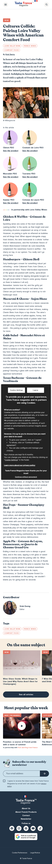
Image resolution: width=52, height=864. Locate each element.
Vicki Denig (10, 55)
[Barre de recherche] (46, 4)
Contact (26, 815)
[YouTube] (33, 828)
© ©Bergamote (9, 121)
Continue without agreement (26, 477)
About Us (26, 808)
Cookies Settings (16, 390)
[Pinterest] (26, 828)
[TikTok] (40, 828)
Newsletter (26, 819)
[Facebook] (11, 828)
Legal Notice (35, 853)
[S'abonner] (44, 774)
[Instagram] (18, 828)
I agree (35, 390)
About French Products (26, 812)
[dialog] (26, 432)
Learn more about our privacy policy (19, 465)
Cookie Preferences (19, 853)
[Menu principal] (5, 4)
